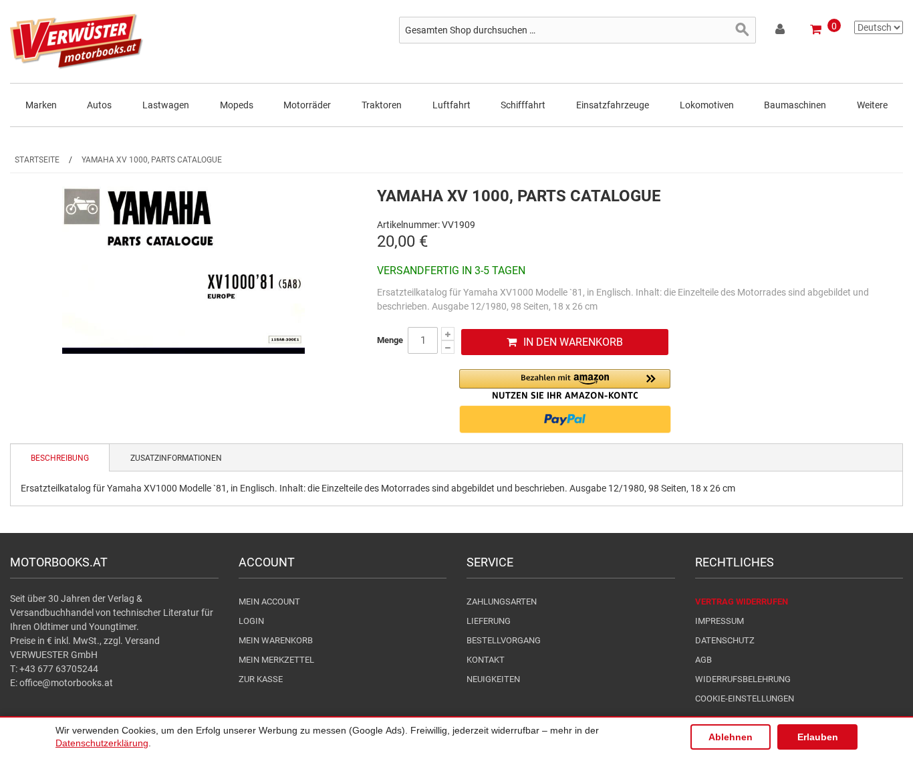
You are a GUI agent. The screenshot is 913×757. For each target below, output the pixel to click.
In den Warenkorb (573, 342)
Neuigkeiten (493, 679)
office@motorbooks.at (66, 682)
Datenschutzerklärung (101, 743)
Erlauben (817, 737)
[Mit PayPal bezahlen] (564, 419)
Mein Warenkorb (276, 640)
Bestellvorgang (504, 640)
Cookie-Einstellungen (744, 698)
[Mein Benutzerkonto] (781, 31)
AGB (703, 660)
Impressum (719, 621)
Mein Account (269, 602)
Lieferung (489, 621)
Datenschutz (725, 640)
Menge (390, 340)
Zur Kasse (261, 679)
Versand (142, 640)
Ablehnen (730, 737)
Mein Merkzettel (276, 660)
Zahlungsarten (502, 602)
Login (251, 621)
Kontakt (486, 660)
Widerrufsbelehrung (743, 679)
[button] (564, 384)
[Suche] (742, 30)
